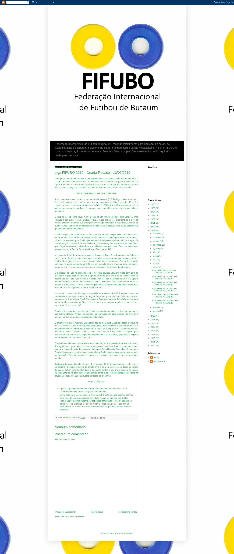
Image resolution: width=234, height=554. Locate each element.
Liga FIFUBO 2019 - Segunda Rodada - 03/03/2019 (165, 295)
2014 (153, 331)
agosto (156, 248)
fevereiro (157, 307)
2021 (153, 223)
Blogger (129, 533)
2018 (153, 316)
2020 (153, 227)
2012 (153, 338)
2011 (153, 342)
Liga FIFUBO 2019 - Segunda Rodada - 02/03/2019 (165, 301)
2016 (153, 323)
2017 (153, 319)
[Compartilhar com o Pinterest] (103, 417)
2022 (153, 219)
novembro (157, 237)
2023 (153, 215)
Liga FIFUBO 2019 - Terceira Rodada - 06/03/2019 (164, 289)
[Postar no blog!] (94, 417)
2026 (153, 204)
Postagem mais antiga (127, 512)
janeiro (156, 311)
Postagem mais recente (65, 512)
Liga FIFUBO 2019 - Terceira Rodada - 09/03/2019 (164, 283)
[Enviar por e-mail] (91, 417)
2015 (153, 327)
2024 (153, 212)
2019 (153, 230)
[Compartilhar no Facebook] (100, 417)
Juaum (156, 357)
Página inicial (97, 512)
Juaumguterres (159, 361)
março (156, 267)
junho (155, 256)
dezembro (157, 234)
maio (155, 260)
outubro (156, 241)
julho (155, 252)
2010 (153, 346)
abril (155, 263)
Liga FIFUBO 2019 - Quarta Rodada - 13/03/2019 (164, 271)
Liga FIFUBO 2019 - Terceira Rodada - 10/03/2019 (164, 277)
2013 (153, 334)
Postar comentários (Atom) (73, 516)
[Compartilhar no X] (97, 417)
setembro (157, 245)
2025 (153, 208)
